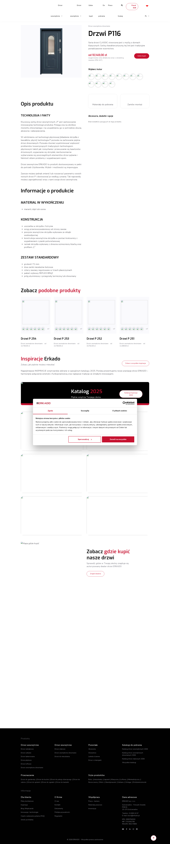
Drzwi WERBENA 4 (127, 467)
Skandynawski (110, 782)
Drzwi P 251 (127, 339)
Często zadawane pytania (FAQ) (33, 816)
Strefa (27, 820)
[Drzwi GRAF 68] (36, 515)
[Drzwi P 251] (134, 312)
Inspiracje (24, 805)
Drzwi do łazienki (62, 782)
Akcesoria (92, 749)
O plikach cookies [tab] (119, 411)
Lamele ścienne (94, 756)
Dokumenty (59, 808)
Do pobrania (101, 10)
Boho (90, 779)
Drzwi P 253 (61, 339)
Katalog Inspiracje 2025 (131, 394)
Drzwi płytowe (26, 760)
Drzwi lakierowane (28, 756)
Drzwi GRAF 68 (60, 510)
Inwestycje (92, 808)
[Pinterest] (137, 829)
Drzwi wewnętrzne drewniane (32, 767)
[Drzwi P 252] (101, 312)
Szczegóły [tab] (85, 411)
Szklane (121, 782)
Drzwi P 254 (28, 339)
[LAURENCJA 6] (36, 473)
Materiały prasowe (95, 805)
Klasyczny (115, 779)
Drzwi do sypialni (48, 782)
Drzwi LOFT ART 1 (127, 510)
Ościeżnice (92, 753)
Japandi (107, 779)
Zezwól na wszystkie (118, 439)
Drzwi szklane (26, 753)
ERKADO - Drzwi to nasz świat (32, 5)
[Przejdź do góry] (153, 838)
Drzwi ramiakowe (27, 749)
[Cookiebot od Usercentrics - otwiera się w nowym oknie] (124, 403)
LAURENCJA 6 (59, 467)
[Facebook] (126, 829)
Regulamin (58, 816)
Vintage (128, 782)
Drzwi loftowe (26, 764)
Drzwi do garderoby (28, 779)
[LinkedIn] (130, 829)
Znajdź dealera (95, 574)
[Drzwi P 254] (35, 312)
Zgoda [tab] (50, 411)
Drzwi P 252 (94, 339)
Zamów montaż (134, 104)
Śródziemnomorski (139, 782)
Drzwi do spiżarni (34, 782)
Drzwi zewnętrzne (75, 10)
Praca (110, 5)
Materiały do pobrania (102, 104)
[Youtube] (123, 829)
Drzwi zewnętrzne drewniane (65, 753)
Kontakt (57, 805)
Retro (102, 782)
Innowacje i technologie (29, 812)
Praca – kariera (93, 801)
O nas (57, 801)
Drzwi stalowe (60, 749)
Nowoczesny (93, 782)
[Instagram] (133, 829)
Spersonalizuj (83, 439)
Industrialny (98, 779)
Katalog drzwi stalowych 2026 (133, 759)
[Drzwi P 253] (68, 312)
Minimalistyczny (134, 779)
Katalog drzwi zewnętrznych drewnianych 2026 (132, 754)
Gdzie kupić (91, 10)
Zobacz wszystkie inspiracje (135, 363)
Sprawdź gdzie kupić (63, 478)
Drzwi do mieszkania (62, 756)
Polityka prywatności (62, 812)
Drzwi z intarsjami (94, 760)
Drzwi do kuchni (43, 779)
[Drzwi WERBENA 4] (102, 473)
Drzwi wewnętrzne (56, 10)
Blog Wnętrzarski (27, 808)
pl (146, 16)
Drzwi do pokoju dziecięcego (61, 779)
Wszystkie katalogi (129, 762)
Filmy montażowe (27, 801)
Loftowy (123, 779)
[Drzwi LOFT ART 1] (102, 515)
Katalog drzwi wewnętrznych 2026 (135, 749)
